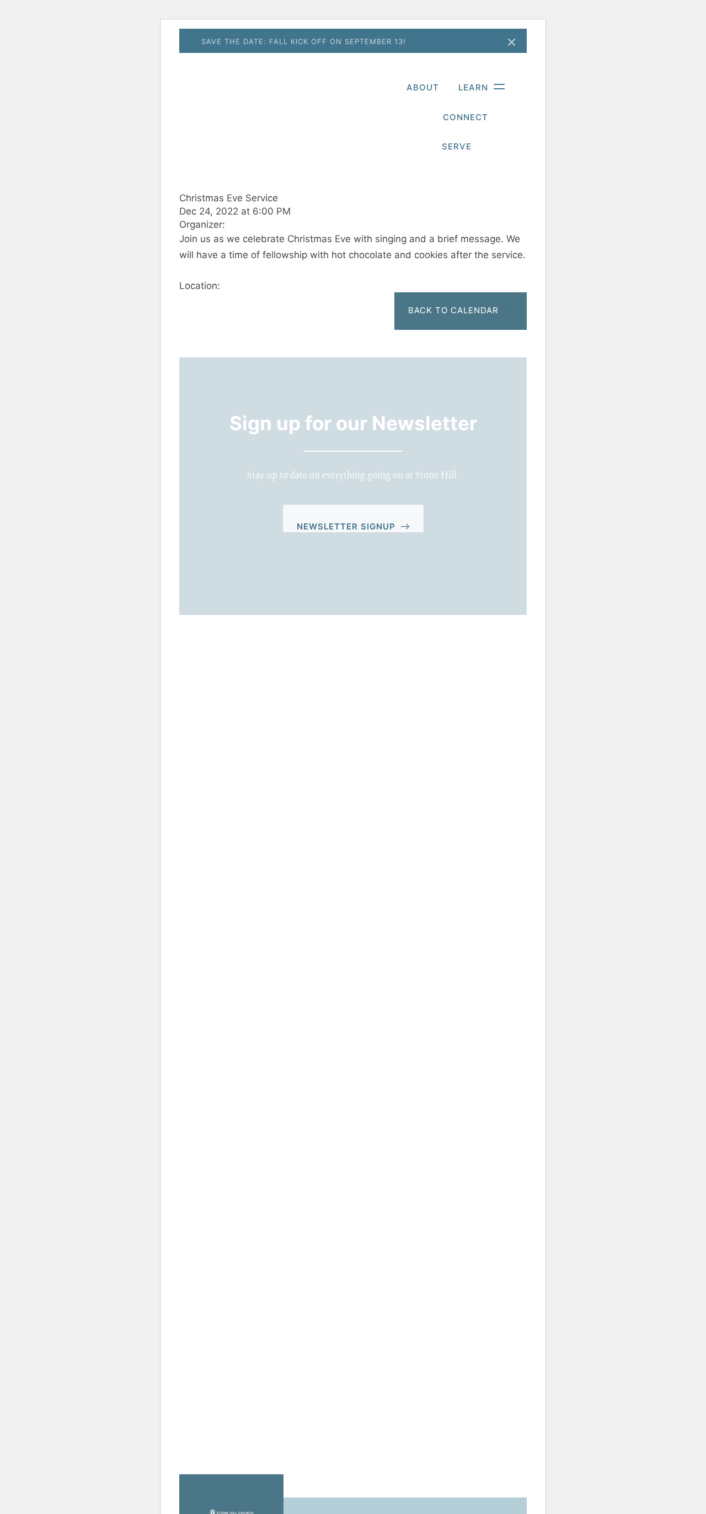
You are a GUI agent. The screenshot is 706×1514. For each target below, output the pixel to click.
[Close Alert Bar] (512, 43)
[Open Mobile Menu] (494, 84)
